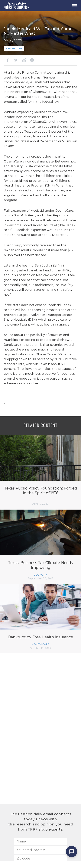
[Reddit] (24, 60)
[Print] (32, 60)
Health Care (14, 48)
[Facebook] (8, 60)
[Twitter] (16, 60)
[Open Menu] (74, 5)
